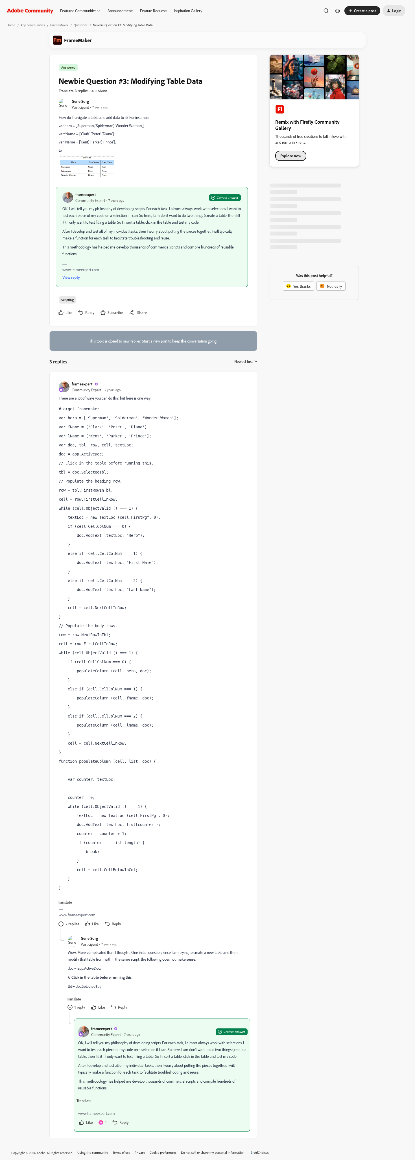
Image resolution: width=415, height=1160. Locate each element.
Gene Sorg (80, 101)
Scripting (67, 300)
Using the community (92, 1152)
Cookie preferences (163, 1152)
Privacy (140, 1152)
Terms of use (121, 1152)
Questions (81, 25)
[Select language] (337, 10)
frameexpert (85, 194)
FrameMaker (59, 25)
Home (11, 25)
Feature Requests (153, 10)
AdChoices (261, 1152)
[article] (153, 654)
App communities (33, 25)
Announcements (120, 10)
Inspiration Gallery (188, 10)
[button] (362, 10)
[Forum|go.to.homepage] (30, 10)
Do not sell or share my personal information (212, 1152)
